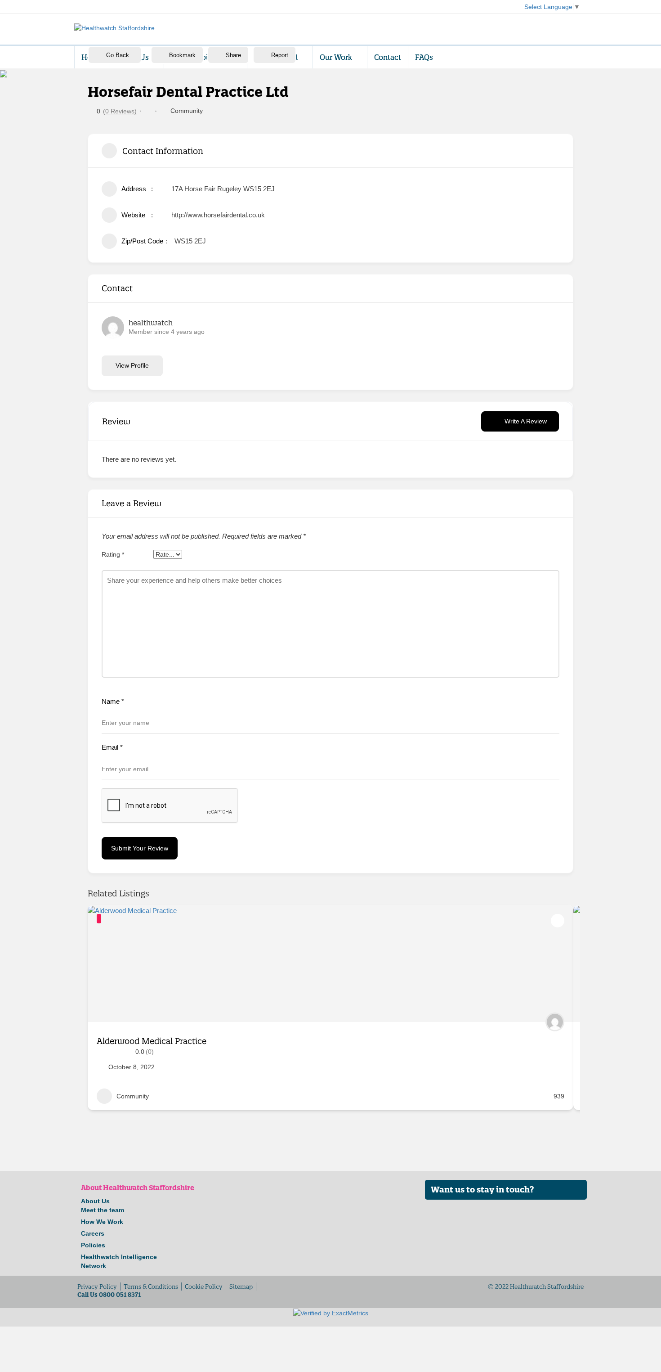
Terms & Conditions (151, 1286)
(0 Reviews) (120, 111)
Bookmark (182, 55)
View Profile (132, 365)
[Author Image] (554, 1021)
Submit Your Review (139, 848)
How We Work (102, 1221)
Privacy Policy (97, 1286)
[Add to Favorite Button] (557, 920)
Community (186, 110)
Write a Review (526, 421)
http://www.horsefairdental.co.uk (218, 215)
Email (112, 747)
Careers (92, 1233)
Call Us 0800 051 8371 (109, 1294)
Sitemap (241, 1286)
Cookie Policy (204, 1286)
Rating (113, 554)
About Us (95, 1201)
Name (113, 701)
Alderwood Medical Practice (151, 1041)
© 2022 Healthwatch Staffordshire (536, 1286)
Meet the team (102, 1210)
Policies (93, 1245)
